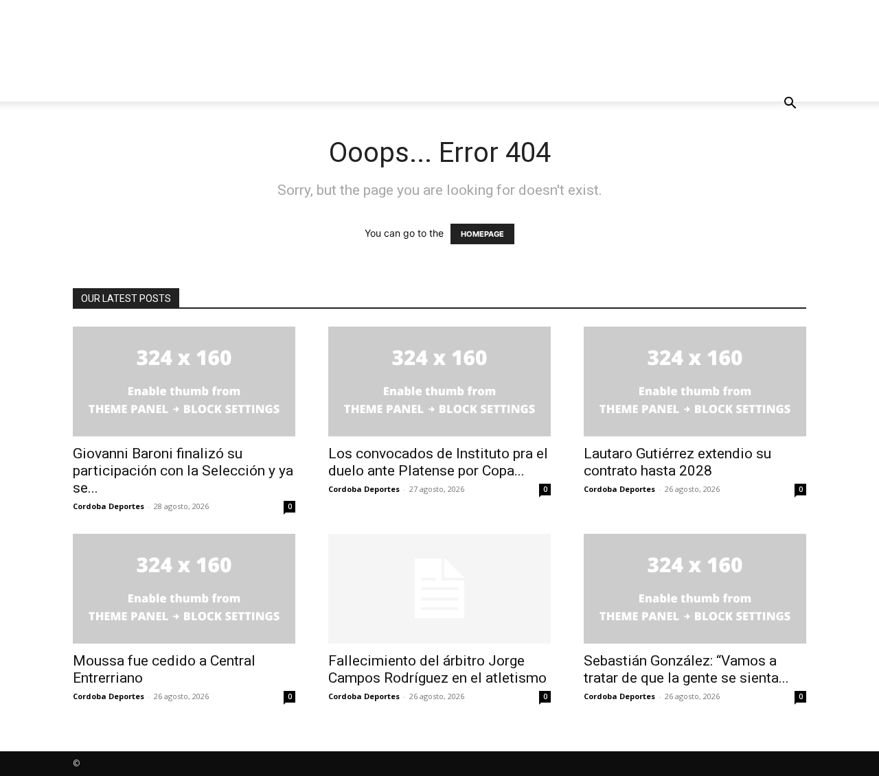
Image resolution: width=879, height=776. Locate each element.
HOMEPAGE (482, 234)
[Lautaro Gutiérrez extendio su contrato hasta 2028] (695, 381)
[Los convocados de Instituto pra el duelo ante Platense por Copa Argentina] (439, 381)
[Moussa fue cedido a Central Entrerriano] (184, 589)
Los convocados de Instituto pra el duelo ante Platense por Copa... (438, 462)
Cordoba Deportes (108, 506)
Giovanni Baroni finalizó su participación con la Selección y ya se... (183, 470)
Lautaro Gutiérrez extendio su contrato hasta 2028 (677, 462)
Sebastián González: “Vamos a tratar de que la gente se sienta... (686, 669)
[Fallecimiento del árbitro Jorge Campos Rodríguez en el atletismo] (439, 589)
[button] (789, 104)
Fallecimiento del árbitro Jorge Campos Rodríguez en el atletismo (437, 669)
